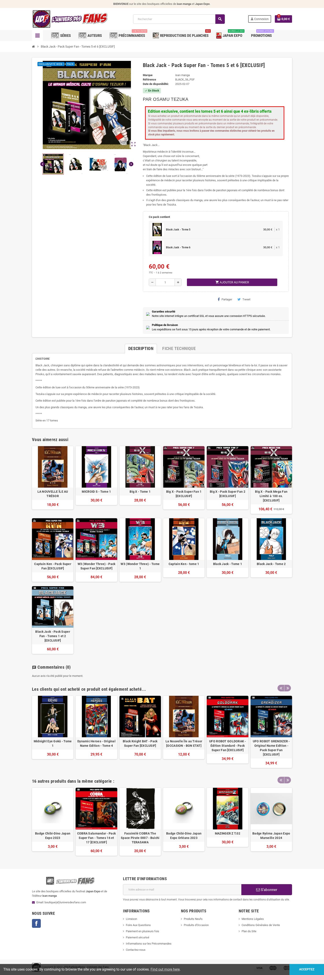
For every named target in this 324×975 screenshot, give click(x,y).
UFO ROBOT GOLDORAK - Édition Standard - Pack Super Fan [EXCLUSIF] (227, 745)
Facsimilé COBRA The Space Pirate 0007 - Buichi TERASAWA (140, 838)
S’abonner (268, 889)
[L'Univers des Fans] (71, 19)
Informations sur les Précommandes (148, 943)
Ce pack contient (159, 217)
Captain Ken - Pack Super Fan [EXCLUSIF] (52, 566)
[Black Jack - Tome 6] (157, 247)
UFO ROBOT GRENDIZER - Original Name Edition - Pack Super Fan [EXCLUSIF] (271, 747)
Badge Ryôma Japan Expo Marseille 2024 (271, 836)
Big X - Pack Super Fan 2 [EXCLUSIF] (227, 494)
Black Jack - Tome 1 (227, 564)
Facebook (36, 923)
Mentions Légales (253, 919)
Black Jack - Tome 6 (178, 247)
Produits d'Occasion (196, 925)
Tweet (246, 299)
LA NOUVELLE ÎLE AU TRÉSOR (52, 494)
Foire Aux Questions (138, 925)
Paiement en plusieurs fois (142, 931)
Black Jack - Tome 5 (178, 229)
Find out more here (165, 969)
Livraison (131, 919)
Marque (148, 75)
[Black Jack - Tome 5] (157, 229)
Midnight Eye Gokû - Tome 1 (53, 743)
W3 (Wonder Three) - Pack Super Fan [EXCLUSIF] (96, 566)
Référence (149, 79)
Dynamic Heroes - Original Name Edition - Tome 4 (96, 743)
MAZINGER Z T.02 (227, 833)
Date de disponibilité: (156, 84)
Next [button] (287, 688)
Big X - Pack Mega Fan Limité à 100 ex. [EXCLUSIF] (271, 496)
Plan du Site (249, 931)
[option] (52, 732)
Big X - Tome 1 (140, 491)
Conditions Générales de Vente (261, 925)
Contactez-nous (135, 949)
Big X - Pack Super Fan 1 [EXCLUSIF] (184, 494)
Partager (227, 299)
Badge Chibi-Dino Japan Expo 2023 (52, 836)
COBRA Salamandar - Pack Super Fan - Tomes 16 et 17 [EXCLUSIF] (96, 838)
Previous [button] (280, 688)
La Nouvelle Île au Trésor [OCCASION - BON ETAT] (184, 743)
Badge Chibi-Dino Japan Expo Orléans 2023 (183, 836)
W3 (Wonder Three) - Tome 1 (140, 566)
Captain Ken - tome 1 (184, 564)
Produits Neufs (193, 919)
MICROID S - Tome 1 (96, 491)
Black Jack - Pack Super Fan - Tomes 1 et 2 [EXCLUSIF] (52, 636)
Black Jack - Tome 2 (271, 564)
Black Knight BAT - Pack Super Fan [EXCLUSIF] (140, 743)
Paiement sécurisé (137, 937)
